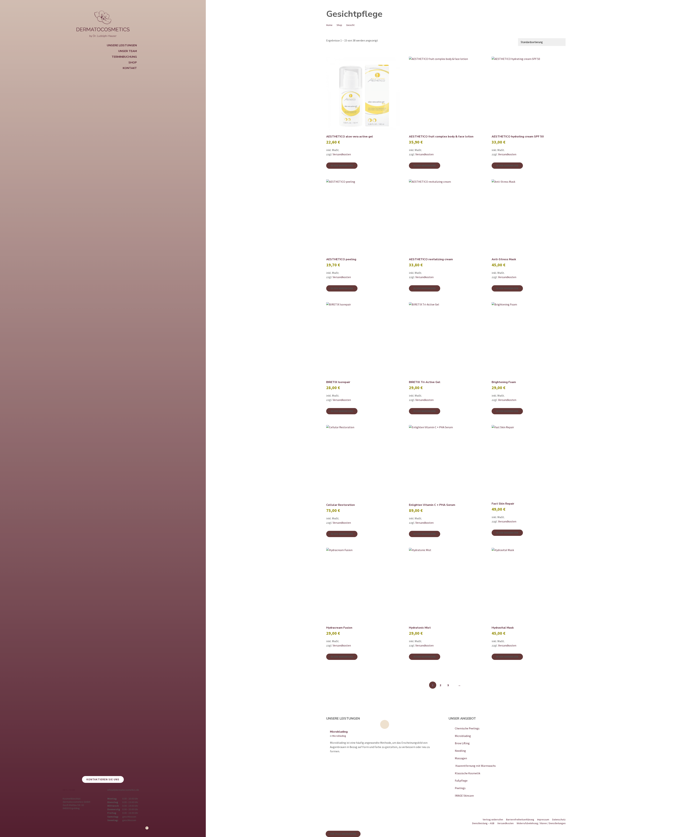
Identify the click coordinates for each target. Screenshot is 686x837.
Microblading (339, 732)
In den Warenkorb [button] (342, 165)
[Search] (199, 5)
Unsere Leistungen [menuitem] (122, 45)
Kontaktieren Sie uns (102, 779)
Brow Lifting (462, 743)
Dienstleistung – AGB (483, 823)
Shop (339, 25)
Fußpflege (461, 780)
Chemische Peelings (467, 728)
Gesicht (350, 25)
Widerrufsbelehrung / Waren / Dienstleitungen (541, 823)
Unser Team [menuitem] (127, 51)
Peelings (460, 788)
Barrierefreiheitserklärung (520, 819)
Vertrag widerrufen (493, 819)
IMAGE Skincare (464, 795)
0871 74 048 (69, 789)
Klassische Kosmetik (467, 773)
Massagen (461, 758)
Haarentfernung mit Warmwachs (475, 765)
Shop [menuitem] (132, 63)
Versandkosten (342, 154)
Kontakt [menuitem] (130, 68)
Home (329, 25)
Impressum (543, 819)
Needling (460, 750)
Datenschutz (559, 819)
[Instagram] (62, 830)
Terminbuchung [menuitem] (124, 57)
